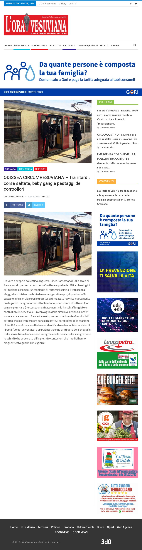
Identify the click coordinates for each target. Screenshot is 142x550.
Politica (55, 45)
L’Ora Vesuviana (47, 3)
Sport (115, 45)
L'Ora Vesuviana (107, 127)
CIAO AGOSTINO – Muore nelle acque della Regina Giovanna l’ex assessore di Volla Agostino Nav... (117, 139)
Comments (106, 181)
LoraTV (72, 3)
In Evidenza (22, 45)
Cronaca (69, 45)
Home (8, 45)
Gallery (62, 3)
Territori (38, 45)
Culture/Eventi (88, 45)
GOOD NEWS (62, 532)
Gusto (104, 45)
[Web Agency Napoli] (106, 541)
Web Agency (124, 527)
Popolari (105, 102)
